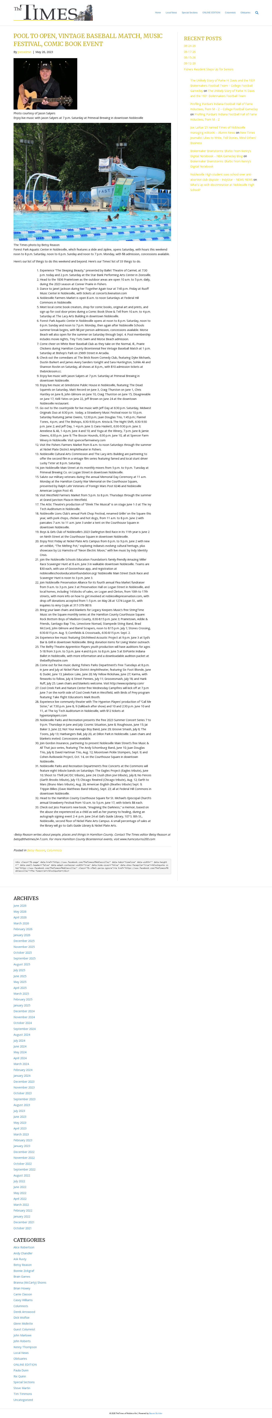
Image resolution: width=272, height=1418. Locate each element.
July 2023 (19, 1111)
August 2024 (22, 1034)
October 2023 (23, 1093)
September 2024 (24, 1029)
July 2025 (19, 970)
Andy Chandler (23, 1253)
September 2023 (24, 1099)
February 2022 (23, 1210)
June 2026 (20, 905)
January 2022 (22, 1216)
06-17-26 (190, 52)
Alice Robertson (24, 1247)
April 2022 (20, 1199)
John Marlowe (22, 1335)
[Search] (255, 12)
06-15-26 (190, 57)
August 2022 (22, 1175)
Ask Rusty (20, 1259)
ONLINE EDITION (211, 12)
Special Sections (190, 12)
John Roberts (22, 1341)
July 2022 (19, 1181)
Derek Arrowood (24, 1312)
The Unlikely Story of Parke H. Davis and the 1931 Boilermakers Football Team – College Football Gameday (222, 85)
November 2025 (24, 947)
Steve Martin (22, 1388)
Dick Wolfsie (21, 1317)
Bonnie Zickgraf (24, 1271)
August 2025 (22, 964)
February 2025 (23, 999)
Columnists (230, 12)
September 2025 (24, 958)
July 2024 (19, 1040)
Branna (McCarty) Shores (30, 1282)
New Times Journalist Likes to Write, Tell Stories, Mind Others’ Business (223, 138)
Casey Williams (23, 1300)
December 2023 (24, 1081)
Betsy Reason (36, 850)
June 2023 (20, 1117)
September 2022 (24, 1169)
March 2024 (21, 1064)
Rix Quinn (20, 1376)
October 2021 (23, 1228)
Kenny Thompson (25, 1347)
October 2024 (23, 1023)
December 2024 (24, 1011)
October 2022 (23, 1164)
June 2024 (20, 1046)
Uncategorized (23, 1400)
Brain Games (22, 1276)
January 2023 (22, 1146)
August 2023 (22, 1105)
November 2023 (24, 1087)
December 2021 (24, 1222)
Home (158, 12)
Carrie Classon (23, 1294)
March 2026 (21, 923)
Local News (171, 12)
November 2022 (24, 1158)
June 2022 (20, 1187)
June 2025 (20, 976)
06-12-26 (190, 63)
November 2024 (24, 1017)
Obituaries (245, 12)
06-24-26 (190, 46)
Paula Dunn (21, 1370)
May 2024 (20, 1052)
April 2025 (20, 988)
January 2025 (22, 1005)
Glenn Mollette (23, 1323)
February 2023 (23, 1140)
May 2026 (20, 911)
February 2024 (23, 1070)
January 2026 (22, 935)
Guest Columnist (24, 1329)
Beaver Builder (155, 1413)
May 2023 (20, 1122)
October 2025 (23, 952)
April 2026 (20, 917)
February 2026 (23, 929)
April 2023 (20, 1128)
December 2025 (24, 941)
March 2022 (21, 1205)
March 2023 (21, 1134)
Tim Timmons (23, 1394)
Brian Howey (22, 1288)
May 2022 (20, 1193)
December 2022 (24, 1152)
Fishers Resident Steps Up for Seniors (208, 69)
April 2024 (20, 1058)
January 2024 (22, 1075)
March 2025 (21, 993)
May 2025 (20, 982)
